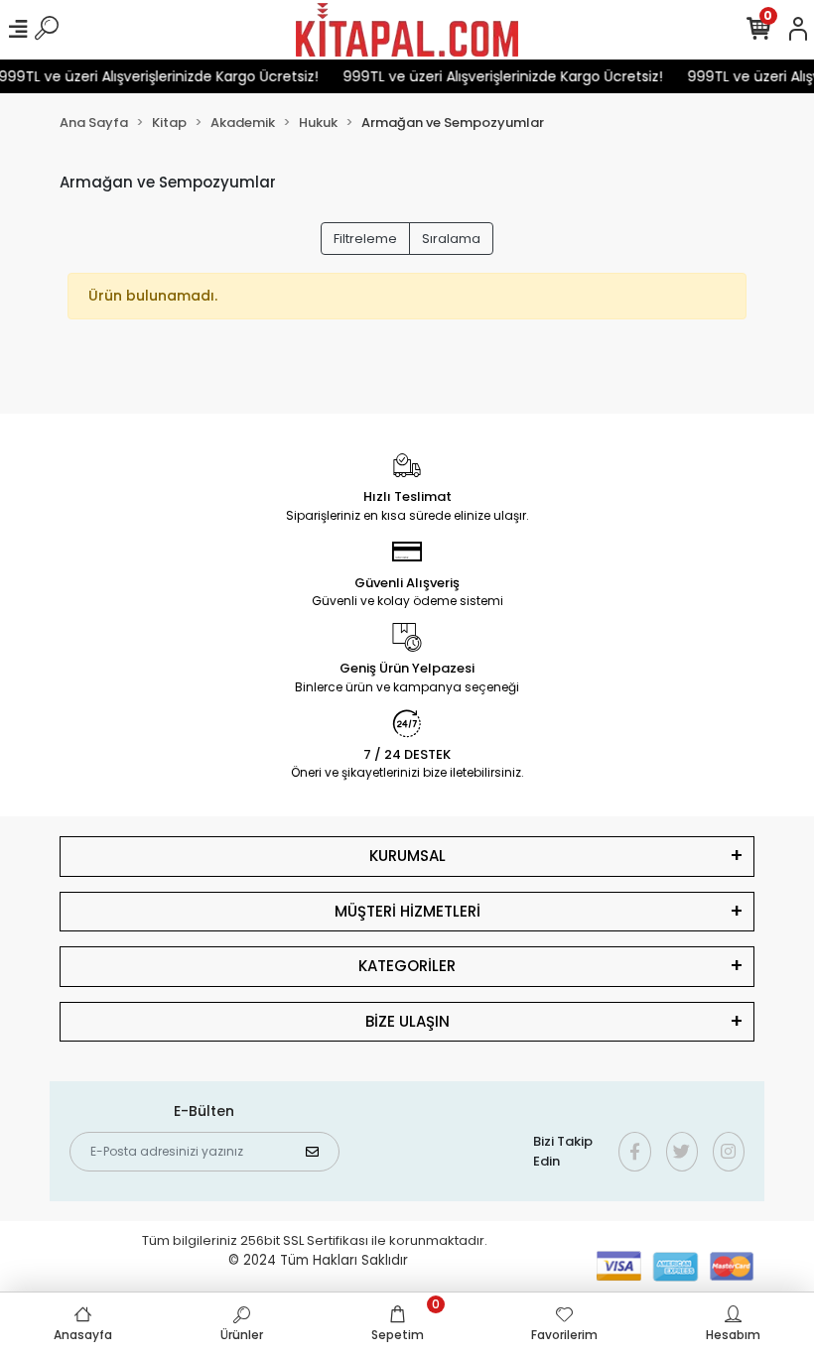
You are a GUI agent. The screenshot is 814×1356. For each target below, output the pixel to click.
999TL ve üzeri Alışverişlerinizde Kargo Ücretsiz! (496, 76)
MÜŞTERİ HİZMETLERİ (407, 911)
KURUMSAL (407, 855)
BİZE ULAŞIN (407, 1021)
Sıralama (451, 238)
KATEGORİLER (407, 965)
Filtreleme (365, 238)
